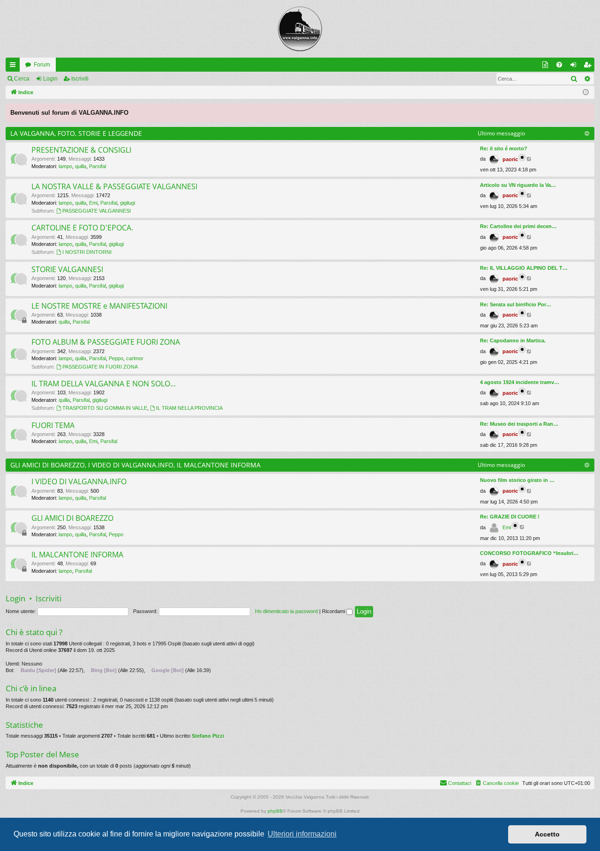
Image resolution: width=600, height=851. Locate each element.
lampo (65, 166)
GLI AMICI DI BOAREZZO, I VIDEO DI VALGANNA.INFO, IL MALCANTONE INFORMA (135, 464)
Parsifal (97, 166)
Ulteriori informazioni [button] (302, 834)
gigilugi (127, 203)
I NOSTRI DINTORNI (87, 252)
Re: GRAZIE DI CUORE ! (510, 516)
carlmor (134, 358)
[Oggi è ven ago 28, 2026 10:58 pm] (586, 92)
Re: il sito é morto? (503, 148)
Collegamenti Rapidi (14, 66)
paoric (510, 159)
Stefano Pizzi (208, 736)
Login (50, 78)
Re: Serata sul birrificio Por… (515, 304)
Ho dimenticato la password (286, 611)
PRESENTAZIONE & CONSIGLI (81, 150)
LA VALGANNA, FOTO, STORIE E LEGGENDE (76, 133)
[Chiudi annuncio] (587, 111)
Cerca (22, 78)
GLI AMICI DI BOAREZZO (72, 518)
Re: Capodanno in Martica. (513, 340)
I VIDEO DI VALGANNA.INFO (79, 481)
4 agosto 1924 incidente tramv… (519, 382)
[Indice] (300, 29)
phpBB (275, 811)
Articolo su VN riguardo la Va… (518, 185)
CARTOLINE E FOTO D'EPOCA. (82, 227)
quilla (80, 166)
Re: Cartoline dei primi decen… (518, 226)
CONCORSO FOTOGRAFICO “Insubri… (529, 553)
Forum (42, 64)
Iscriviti (80, 78)
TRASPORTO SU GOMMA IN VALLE (104, 408)
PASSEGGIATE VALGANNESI (96, 211)
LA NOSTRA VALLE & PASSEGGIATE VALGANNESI (114, 186)
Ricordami (334, 611)
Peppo (116, 358)
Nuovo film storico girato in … (517, 480)
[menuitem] (559, 65)
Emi (93, 203)
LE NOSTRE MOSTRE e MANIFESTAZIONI (99, 306)
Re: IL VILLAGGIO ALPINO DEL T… (524, 268)
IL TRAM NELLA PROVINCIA (189, 408)
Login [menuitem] (575, 66)
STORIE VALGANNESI (67, 269)
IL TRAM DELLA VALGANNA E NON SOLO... (103, 383)
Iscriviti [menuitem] (589, 66)
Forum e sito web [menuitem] (547, 66)
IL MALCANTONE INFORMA (77, 554)
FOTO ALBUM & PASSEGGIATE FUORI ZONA (105, 342)
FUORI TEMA (53, 425)
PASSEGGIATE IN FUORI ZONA (100, 367)
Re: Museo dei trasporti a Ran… (519, 424)
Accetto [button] (547, 834)
